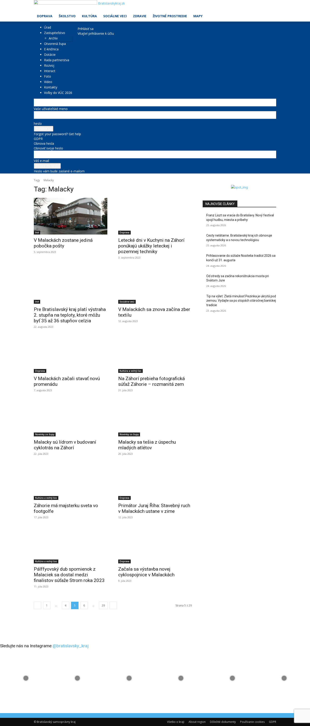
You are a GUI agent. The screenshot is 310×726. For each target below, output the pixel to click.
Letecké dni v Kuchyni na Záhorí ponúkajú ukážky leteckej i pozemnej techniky (151, 245)
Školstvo (67, 16)
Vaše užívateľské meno (51, 109)
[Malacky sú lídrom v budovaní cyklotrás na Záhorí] (70, 418)
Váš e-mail (41, 161)
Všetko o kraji (175, 722)
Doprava (44, 16)
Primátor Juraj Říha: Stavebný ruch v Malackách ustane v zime (154, 508)
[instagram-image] (26, 678)
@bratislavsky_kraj (71, 645)
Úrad (47, 27)
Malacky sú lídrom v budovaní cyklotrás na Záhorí (65, 444)
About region (197, 722)
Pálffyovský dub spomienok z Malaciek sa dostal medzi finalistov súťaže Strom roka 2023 (69, 574)
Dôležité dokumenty (223, 722)
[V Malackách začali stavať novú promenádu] (70, 354)
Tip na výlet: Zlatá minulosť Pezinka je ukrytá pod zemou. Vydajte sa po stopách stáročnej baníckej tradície (241, 300)
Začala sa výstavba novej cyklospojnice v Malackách (146, 571)
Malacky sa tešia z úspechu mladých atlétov (147, 444)
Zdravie (139, 16)
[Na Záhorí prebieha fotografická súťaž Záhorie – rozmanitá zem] (155, 354)
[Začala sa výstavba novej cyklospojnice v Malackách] (155, 545)
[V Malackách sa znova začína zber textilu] (155, 285)
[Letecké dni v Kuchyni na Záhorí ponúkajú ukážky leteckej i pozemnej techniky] (155, 216)
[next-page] (113, 605)
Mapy (197, 16)
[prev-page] (37, 605)
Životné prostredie (170, 16)
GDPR (38, 139)
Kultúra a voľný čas (130, 370)
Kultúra (89, 16)
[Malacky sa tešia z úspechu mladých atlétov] (155, 418)
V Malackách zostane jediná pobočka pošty (63, 243)
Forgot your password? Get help (57, 134)
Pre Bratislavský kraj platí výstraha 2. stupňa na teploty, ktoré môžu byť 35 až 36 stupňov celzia (70, 315)
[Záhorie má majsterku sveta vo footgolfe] (70, 481)
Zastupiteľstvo (54, 33)
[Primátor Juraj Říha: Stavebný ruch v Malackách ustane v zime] (155, 481)
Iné (37, 232)
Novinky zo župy (44, 434)
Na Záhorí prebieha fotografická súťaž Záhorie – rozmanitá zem (151, 381)
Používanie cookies (252, 722)
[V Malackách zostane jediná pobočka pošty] (70, 216)
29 (103, 605)
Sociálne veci (115, 16)
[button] (270, 6)
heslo (38, 123)
